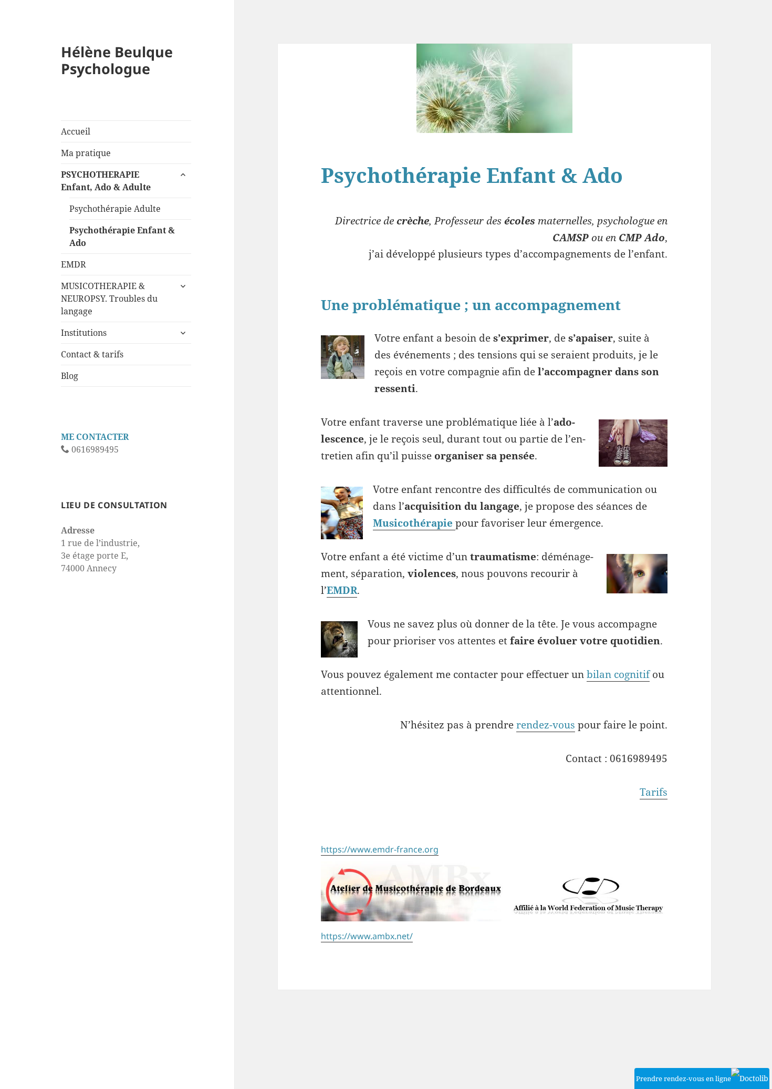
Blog (69, 376)
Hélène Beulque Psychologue (117, 60)
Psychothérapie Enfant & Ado (122, 236)
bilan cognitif (618, 674)
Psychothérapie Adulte (115, 208)
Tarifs (653, 792)
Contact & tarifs (92, 354)
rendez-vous (545, 725)
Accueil (75, 131)
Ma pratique (86, 153)
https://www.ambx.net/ (367, 936)
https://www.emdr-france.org (380, 849)
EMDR (73, 264)
